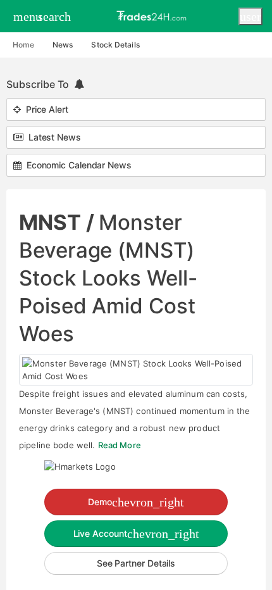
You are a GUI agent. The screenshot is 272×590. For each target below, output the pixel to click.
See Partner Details (136, 563)
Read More (119, 445)
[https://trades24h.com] (153, 15)
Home (23, 44)
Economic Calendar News (77, 165)
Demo (136, 502)
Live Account (136, 534)
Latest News (52, 137)
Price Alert (44, 109)
